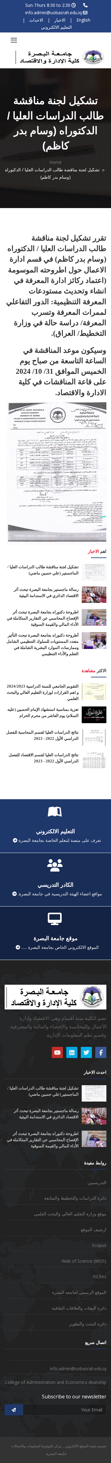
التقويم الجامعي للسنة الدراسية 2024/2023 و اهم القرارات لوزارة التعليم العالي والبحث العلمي (43, 692)
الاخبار (59, 20)
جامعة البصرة (56, 1453)
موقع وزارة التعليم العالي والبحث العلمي (70, 1214)
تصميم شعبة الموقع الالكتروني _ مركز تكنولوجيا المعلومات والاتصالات (58, 1446)
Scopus (99, 1245)
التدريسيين (97, 1182)
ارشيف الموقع (93, 1229)
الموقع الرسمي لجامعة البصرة (79, 1292)
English (83, 20)
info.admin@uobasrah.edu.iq (53, 12)
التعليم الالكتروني (56, 27)
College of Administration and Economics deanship (55, 1382)
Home (55, 162)
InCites (99, 1276)
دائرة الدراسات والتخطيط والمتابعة (75, 1198)
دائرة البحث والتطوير (87, 1324)
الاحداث (36, 20)
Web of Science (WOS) (84, 1261)
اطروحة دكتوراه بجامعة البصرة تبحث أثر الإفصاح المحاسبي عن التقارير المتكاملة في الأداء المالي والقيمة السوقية (43, 618)
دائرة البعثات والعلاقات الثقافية (79, 1308)
